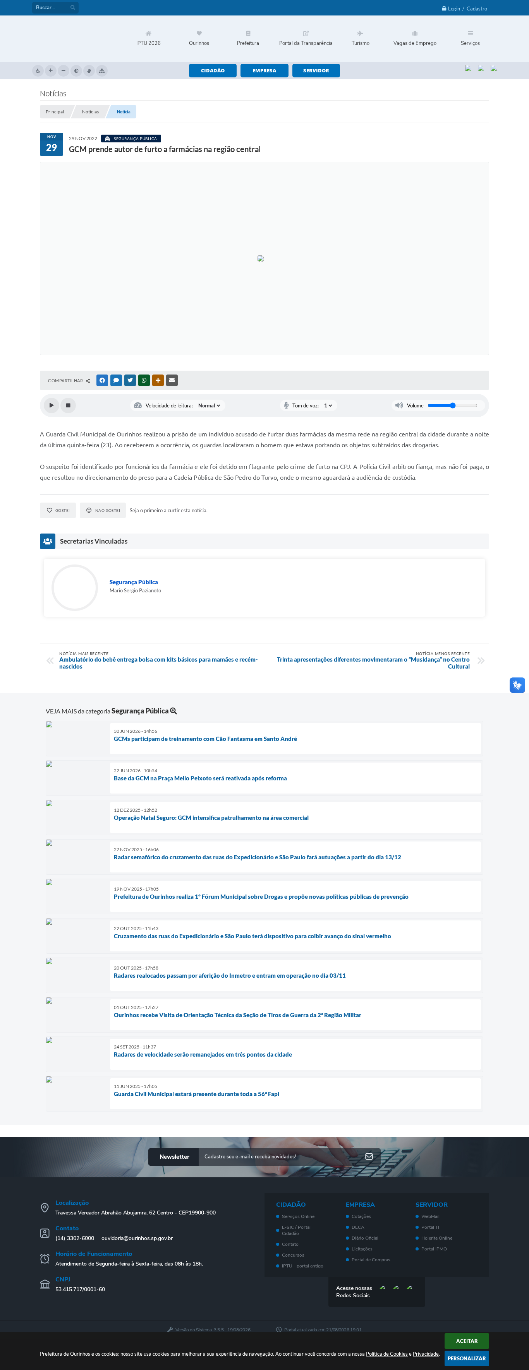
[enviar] (369, 1157)
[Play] (51, 405)
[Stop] (68, 405)
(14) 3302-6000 (74, 1238)
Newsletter (174, 1157)
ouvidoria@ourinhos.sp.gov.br (137, 1238)
